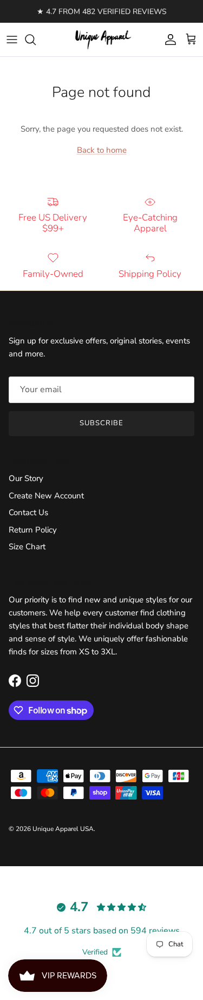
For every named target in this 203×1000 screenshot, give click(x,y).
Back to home (102, 150)
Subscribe (101, 423)
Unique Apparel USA (63, 828)
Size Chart (27, 546)
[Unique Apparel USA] (102, 39)
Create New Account (46, 495)
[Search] (36, 39)
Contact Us (28, 512)
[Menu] (12, 39)
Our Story (26, 478)
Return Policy (33, 529)
